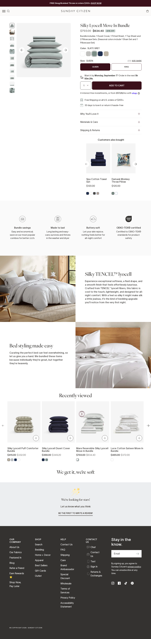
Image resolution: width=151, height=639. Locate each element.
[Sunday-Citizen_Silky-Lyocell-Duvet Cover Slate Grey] (12, 25)
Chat (93, 547)
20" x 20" (123, 159)
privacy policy (134, 567)
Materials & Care (89, 122)
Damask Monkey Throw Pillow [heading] (121, 180)
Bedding (39, 549)
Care (63, 560)
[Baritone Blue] (87, 193)
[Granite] (94, 193)
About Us (14, 547)
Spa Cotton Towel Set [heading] (96, 180)
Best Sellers (41, 565)
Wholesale (65, 583)
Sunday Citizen (35, 628)
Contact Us (66, 544)
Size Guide (137, 61)
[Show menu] (4, 11)
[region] (110, 169)
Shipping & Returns (90, 130)
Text (93, 561)
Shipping (65, 555)
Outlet (38, 575)
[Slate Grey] (113, 193)
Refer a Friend (16, 568)
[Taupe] (97, 193)
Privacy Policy (67, 597)
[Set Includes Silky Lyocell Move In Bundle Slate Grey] (12, 38)
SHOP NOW (96, 3)
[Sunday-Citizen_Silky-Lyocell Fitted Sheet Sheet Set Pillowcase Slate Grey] (12, 84)
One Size (98, 159)
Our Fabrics (15, 552)
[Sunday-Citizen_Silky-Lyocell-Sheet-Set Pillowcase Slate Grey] (12, 71)
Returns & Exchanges (96, 574)
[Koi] (116, 193)
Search (38, 544)
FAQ (62, 549)
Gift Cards (40, 570)
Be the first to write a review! (75, 513)
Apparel (39, 560)
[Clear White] (91, 193)
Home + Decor (43, 555)
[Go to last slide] (22, 50)
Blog (11, 563)
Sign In (94, 566)
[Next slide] (65, 50)
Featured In (15, 557)
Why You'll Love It (89, 114)
